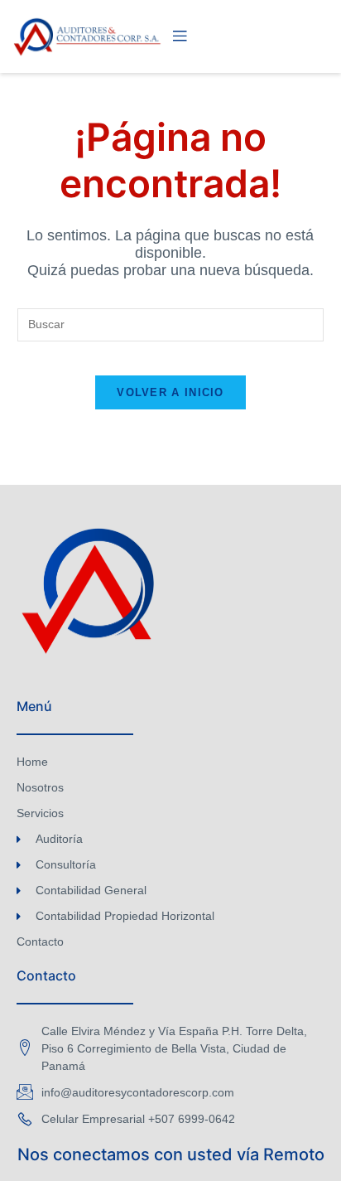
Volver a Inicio (170, 392)
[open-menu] (179, 36)
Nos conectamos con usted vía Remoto (170, 1154)
